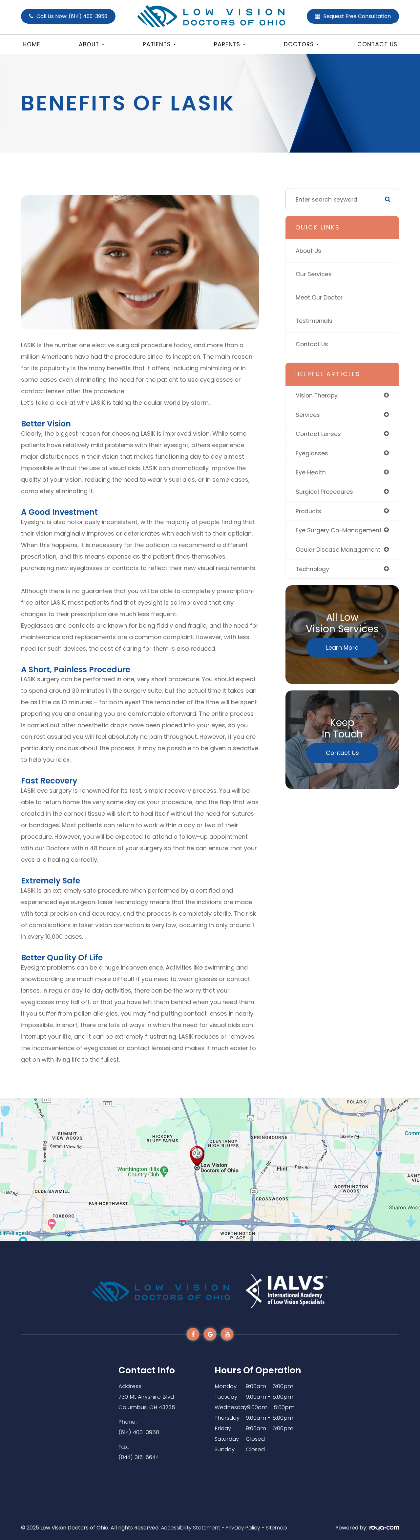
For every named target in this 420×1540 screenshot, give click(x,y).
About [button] (89, 44)
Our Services (314, 274)
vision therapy (317, 395)
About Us (308, 251)
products (308, 511)
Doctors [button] (299, 44)
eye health (311, 472)
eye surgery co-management (339, 530)
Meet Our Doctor (319, 297)
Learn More (342, 647)
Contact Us (377, 44)
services (308, 415)
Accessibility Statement (190, 1527)
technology (312, 569)
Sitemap (276, 1527)
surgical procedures (324, 492)
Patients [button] (157, 44)
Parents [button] (227, 44)
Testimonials (314, 321)
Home (31, 44)
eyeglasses (312, 453)
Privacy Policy (243, 1527)
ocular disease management (338, 549)
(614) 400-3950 (138, 1432)
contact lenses (318, 434)
